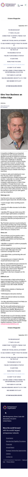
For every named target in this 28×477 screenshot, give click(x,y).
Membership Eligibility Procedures (16, 441)
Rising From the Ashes (14, 61)
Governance (9, 438)
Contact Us (9, 457)
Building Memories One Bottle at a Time (14, 78)
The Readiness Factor (14, 53)
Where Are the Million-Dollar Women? (14, 40)
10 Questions (14, 58)
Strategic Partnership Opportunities (16, 450)
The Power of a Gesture (14, 75)
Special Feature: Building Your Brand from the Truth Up (14, 49)
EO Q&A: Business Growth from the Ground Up (14, 44)
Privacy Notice (10, 462)
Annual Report (10, 447)
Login (21, 5)
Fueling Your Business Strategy (14, 56)
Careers (8, 453)
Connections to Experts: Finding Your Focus (14, 36)
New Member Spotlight (14, 81)
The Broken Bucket (14, 30)
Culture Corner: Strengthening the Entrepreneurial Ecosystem (14, 71)
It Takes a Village (14, 33)
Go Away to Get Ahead (14, 67)
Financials (9, 444)
